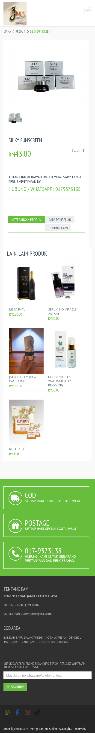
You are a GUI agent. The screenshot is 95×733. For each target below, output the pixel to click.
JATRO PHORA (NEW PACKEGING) (22, 379)
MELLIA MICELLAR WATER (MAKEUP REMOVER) (60, 381)
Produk (20, 32)
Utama (7, 32)
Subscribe (15, 686)
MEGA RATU (17, 309)
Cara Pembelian (60, 219)
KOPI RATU (16, 449)
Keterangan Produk (26, 219)
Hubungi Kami (58, 228)
